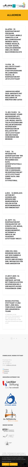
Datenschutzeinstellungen (6, 461)
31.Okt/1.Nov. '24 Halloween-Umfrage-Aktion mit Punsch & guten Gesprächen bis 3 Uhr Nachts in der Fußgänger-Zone (14, 282)
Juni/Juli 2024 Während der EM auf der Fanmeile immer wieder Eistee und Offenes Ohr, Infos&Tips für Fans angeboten (14, 257)
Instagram (6, 371)
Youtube (6, 373)
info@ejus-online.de (11, 365)
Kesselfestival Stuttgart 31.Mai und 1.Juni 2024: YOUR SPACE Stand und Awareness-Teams (13, 306)
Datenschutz (23, 455)
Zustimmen (13, 464)
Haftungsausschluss (14, 455)
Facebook (6, 369)
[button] (24, 5)
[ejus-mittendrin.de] (14, 5)
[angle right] (24, 339)
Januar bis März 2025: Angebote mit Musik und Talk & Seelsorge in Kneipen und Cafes (13, 95)
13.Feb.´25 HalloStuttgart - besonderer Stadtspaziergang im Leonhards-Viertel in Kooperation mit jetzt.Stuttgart (13, 71)
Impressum (5, 455)
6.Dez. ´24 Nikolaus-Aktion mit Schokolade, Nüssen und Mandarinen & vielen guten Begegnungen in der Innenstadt (14, 200)
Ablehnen (5, 464)
